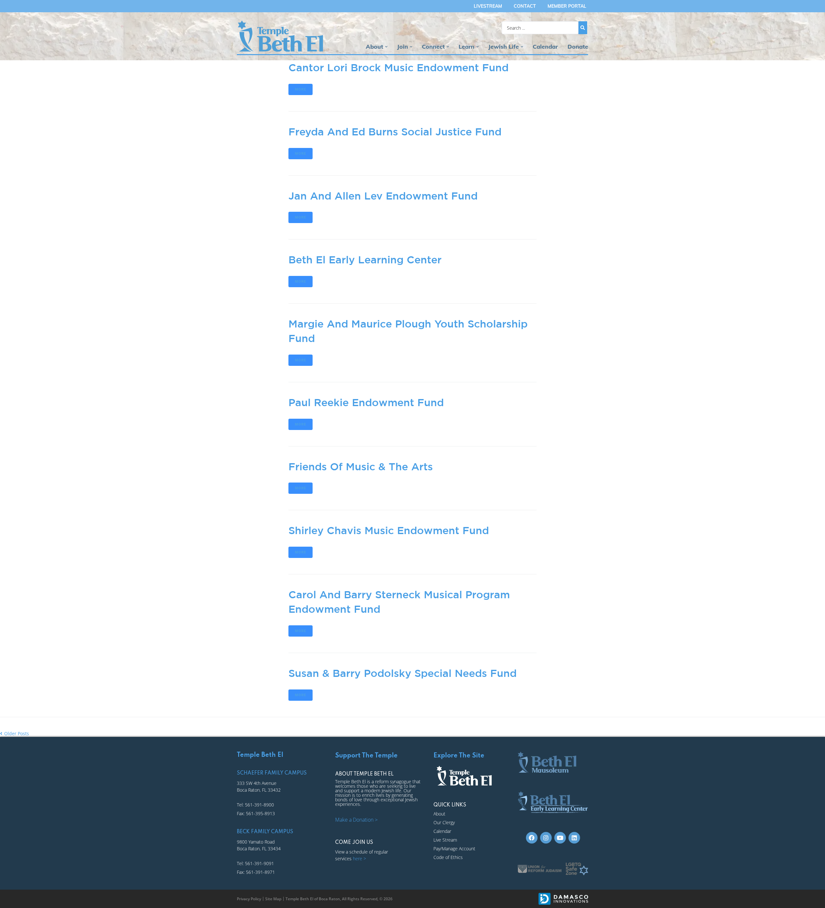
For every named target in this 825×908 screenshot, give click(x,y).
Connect (433, 46)
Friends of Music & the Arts (360, 466)
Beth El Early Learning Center (365, 259)
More (300, 89)
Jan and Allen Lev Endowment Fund (383, 195)
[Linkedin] (574, 838)
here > (359, 858)
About (374, 46)
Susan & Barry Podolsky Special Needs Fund (402, 673)
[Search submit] (582, 27)
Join (402, 46)
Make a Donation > (356, 819)
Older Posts (14, 733)
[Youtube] (560, 838)
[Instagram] (546, 838)
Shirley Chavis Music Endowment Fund (388, 530)
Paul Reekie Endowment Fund (366, 402)
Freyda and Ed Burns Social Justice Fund (394, 131)
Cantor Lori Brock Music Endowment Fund (398, 67)
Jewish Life (503, 46)
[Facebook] (532, 838)
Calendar (545, 46)
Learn (466, 46)
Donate (578, 46)
